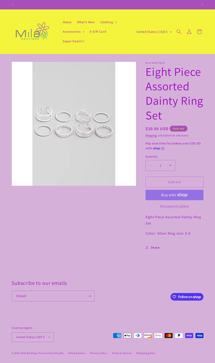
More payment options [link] (174, 206)
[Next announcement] (202, 4)
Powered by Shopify (51, 353)
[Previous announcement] (12, 4)
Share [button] (155, 247)
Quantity (152, 156)
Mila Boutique (29, 353)
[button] (108, 22)
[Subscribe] (89, 296)
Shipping (151, 135)
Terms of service (122, 353)
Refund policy (76, 353)
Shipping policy (146, 353)
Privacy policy (99, 353)
